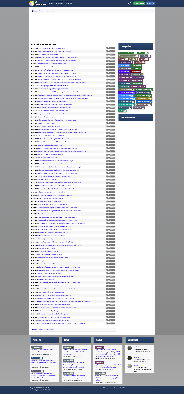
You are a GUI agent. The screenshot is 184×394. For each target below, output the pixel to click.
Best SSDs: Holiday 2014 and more (48, 157)
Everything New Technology (129, 56)
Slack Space (125, 74)
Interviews (140, 62)
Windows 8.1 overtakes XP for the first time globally (53, 314)
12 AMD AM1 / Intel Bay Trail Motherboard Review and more (55, 70)
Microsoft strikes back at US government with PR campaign (55, 161)
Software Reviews (125, 77)
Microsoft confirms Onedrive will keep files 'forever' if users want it (57, 73)
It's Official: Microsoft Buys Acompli (48, 311)
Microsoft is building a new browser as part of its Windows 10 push (58, 57)
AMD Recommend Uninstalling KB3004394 (50, 198)
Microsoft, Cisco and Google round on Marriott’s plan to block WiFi (57, 76)
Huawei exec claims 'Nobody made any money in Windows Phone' (57, 308)
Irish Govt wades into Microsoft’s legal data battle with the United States (59, 79)
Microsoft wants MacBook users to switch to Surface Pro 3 (55, 51)
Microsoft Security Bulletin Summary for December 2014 (54, 229)
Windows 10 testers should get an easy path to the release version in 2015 (60, 245)
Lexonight (137, 357)
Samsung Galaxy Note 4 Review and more (50, 254)
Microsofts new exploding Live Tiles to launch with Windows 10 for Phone (59, 211)
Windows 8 (124, 86)
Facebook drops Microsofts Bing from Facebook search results (56, 189)
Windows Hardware (126, 89)
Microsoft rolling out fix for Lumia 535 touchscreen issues (55, 104)
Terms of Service (103, 388)
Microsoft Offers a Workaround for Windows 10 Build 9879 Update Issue (59, 267)
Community (68, 3)
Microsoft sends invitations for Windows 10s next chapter (55, 186)
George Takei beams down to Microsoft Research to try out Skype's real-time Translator (64, 301)
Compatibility (59, 3)
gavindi (136, 347)
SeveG (136, 365)
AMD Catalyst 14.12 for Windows (47, 248)
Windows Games (138, 86)
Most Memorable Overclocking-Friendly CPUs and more (53, 176)
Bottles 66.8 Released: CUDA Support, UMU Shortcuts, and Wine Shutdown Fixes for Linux (75, 352)
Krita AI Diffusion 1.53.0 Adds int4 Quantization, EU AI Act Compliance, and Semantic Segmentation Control (76, 365)
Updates (139, 77)
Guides (134, 59)
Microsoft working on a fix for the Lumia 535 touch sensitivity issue (58, 173)
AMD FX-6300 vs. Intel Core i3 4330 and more (51, 136)
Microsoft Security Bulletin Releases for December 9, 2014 (54, 226)
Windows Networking (127, 92)
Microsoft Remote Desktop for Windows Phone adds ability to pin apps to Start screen (63, 98)
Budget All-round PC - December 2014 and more (52, 64)
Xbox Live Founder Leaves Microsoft (48, 54)
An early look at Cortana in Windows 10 (49, 261)
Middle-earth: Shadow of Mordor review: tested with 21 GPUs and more (59, 283)
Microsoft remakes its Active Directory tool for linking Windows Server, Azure (60, 167)
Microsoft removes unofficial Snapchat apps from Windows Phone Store (59, 92)
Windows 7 (137, 83)
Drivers (143, 53)
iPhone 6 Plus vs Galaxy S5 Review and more (51, 264)
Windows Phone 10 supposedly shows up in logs (52, 286)
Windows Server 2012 (144, 98)
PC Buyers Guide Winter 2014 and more (49, 201)
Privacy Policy (113, 388)
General (124, 59)
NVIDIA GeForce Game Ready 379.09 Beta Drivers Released (55, 139)
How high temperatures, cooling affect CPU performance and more (57, 217)
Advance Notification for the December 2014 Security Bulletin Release (58, 270)
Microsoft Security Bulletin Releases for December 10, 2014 (55, 204)
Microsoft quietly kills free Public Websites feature (53, 86)
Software (138, 74)
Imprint (95, 388)
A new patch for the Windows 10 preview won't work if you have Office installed (61, 223)
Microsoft (136, 65)
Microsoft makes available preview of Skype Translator (54, 164)
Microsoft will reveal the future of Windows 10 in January (55, 195)
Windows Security (126, 95)
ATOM (123, 388)
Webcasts (124, 80)
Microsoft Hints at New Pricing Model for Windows (53, 233)
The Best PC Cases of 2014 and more (48, 67)
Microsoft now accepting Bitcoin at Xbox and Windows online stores (57, 208)
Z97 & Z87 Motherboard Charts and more (50, 145)
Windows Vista (125, 108)
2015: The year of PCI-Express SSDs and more (51, 48)
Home (51, 3)
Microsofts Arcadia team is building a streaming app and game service (58, 148)
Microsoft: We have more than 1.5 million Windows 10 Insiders (56, 142)
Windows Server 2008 (127, 98)
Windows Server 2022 (144, 101)
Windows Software (144, 105)
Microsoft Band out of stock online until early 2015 (53, 111)
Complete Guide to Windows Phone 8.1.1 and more (52, 114)
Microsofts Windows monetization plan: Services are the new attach (57, 220)
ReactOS (137, 68)
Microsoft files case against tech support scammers (53, 89)
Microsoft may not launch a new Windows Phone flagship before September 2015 (62, 151)
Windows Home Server (145, 89)
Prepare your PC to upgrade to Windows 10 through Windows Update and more (61, 82)
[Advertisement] (92, 27)
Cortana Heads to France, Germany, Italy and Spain (53, 258)
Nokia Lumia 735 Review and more (48, 251)
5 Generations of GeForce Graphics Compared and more (54, 107)
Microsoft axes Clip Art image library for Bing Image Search (55, 295)
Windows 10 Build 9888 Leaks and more (49, 273)
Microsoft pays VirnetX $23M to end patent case (52, 101)
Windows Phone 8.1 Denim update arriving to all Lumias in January (58, 129)
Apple (100, 347)
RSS (120, 388)
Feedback (146, 56)
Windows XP (139, 108)
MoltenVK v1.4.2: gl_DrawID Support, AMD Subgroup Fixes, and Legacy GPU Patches (107, 378)
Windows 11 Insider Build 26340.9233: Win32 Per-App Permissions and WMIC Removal (43, 363)
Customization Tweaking (128, 53)
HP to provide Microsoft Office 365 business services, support (56, 298)
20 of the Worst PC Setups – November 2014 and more (54, 304)
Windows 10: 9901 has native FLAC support (50, 154)
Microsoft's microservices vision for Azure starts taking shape (56, 276)
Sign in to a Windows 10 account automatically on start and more (57, 61)
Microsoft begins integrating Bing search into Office (53, 214)
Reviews (124, 71)
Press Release (125, 68)
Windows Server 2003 (143, 95)
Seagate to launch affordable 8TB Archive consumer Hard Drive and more (59, 183)
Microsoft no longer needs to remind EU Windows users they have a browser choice (62, 132)
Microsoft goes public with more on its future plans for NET (56, 242)
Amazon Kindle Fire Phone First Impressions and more (54, 317)
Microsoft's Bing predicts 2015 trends (49, 126)
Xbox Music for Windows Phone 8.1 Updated (51, 292)
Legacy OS (124, 65)
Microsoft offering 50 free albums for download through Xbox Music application (61, 323)
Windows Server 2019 (127, 101)
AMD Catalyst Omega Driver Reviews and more (51, 236)
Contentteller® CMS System (45, 390)
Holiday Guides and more (45, 117)
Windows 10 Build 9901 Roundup (47, 179)
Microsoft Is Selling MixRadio (46, 123)
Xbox (122, 111)
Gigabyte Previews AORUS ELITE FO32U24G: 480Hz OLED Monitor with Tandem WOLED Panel (43, 376)
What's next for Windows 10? (46, 279)
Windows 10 (136, 80)
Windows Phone (144, 92)
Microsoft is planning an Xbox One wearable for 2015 (53, 320)
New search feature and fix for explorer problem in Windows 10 (57, 289)
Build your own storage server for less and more (52, 192)
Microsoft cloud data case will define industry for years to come (57, 120)
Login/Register (140, 3)
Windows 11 (124, 83)
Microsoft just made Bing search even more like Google (54, 239)
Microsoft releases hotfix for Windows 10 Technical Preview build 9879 (58, 170)
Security (136, 71)
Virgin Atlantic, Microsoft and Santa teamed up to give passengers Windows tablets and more (65, 95)
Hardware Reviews (126, 62)
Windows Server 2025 (127, 105)
